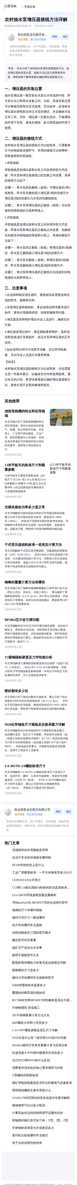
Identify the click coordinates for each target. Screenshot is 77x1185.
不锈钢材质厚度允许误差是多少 (33, 1127)
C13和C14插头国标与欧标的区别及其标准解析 (41, 889)
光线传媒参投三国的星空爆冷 (31, 932)
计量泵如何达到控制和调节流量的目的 (37, 1112)
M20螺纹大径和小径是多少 (30, 1022)
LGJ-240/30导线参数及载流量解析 (34, 895)
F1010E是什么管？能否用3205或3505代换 (39, 1037)
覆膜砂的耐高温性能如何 (28, 992)
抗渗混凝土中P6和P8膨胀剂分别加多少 (37, 1052)
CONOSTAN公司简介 (26, 880)
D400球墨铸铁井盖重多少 (29, 985)
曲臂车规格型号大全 (25, 955)
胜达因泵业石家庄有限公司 (33, 35)
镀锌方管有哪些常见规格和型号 (33, 977)
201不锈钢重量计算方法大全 (31, 1015)
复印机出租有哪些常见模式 (30, 1135)
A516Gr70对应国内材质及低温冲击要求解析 (41, 1097)
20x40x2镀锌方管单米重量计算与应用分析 (39, 1045)
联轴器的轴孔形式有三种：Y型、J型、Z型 (40, 1120)
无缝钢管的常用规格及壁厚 (30, 850)
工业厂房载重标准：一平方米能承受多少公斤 (42, 872)
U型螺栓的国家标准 (25, 1075)
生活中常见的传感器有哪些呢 (31, 857)
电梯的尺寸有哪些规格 (27, 910)
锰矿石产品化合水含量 (27, 947)
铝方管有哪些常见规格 (27, 925)
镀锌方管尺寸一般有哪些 (28, 917)
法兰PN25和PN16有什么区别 (31, 1060)
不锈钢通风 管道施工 (26, 1007)
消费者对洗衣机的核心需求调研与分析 (37, 1067)
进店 (65, 36)
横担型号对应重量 (24, 940)
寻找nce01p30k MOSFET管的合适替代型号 (40, 902)
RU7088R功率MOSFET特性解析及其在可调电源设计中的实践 (42, 1002)
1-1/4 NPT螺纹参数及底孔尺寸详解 (35, 1030)
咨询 (55, 36)
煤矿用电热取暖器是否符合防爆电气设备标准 (42, 1082)
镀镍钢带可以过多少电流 (28, 1105)
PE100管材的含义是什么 (28, 865)
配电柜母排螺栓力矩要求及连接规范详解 (39, 962)
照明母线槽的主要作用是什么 (31, 1090)
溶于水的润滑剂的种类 (27, 1142)
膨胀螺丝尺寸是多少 (25, 970)
